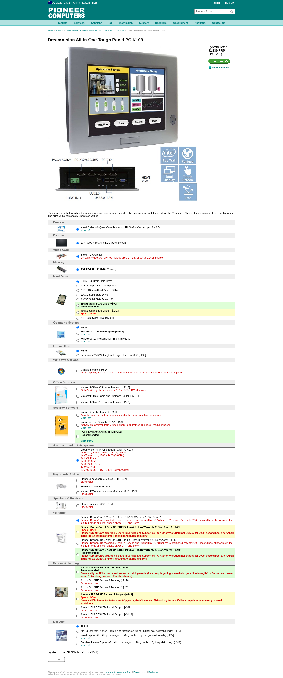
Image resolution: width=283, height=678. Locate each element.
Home (50, 30)
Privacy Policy (139, 672)
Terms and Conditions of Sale (117, 672)
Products (59, 30)
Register (230, 2)
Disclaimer (153, 672)
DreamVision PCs (73, 30)
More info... (87, 230)
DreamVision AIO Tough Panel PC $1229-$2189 (103, 30)
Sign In (217, 2)
